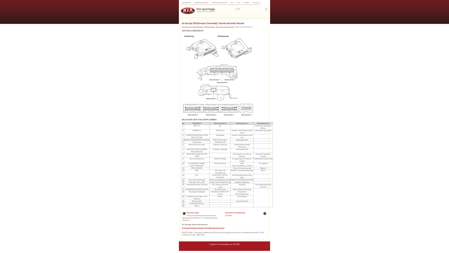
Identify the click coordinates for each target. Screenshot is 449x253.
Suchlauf (256, 2)
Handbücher (186, 2)
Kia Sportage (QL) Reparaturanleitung (192, 27)
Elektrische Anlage (209, 27)
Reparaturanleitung (219, 2)
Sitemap (246, 2)
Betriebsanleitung (201, 2)
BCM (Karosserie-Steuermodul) (225, 27)
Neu (232, 2)
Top (238, 2)
